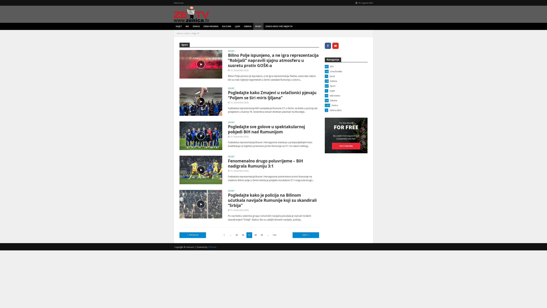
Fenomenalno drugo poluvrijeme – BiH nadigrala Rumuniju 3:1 (265, 163)
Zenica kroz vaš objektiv (279, 26)
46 (243, 235)
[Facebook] (328, 46)
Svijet (179, 26)
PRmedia (212, 247)
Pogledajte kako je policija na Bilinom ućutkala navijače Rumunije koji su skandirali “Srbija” (272, 200)
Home (179, 33)
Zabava (247, 26)
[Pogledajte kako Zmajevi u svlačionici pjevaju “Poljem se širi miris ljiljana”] (200, 101)
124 (274, 235)
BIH (187, 26)
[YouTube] (335, 46)
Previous (193, 235)
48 (255, 235)
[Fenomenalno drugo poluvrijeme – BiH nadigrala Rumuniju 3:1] (200, 169)
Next (305, 235)
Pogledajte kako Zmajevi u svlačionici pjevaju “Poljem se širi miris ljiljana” (272, 95)
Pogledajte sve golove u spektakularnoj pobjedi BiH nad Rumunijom (266, 129)
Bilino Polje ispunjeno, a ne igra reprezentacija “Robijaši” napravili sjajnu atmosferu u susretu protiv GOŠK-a (273, 60)
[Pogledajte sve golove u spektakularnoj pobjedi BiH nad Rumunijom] (200, 135)
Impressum (178, 3)
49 (262, 235)
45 (237, 235)
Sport (258, 26)
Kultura (226, 26)
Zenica (196, 26)
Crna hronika (210, 26)
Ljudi (237, 26)
